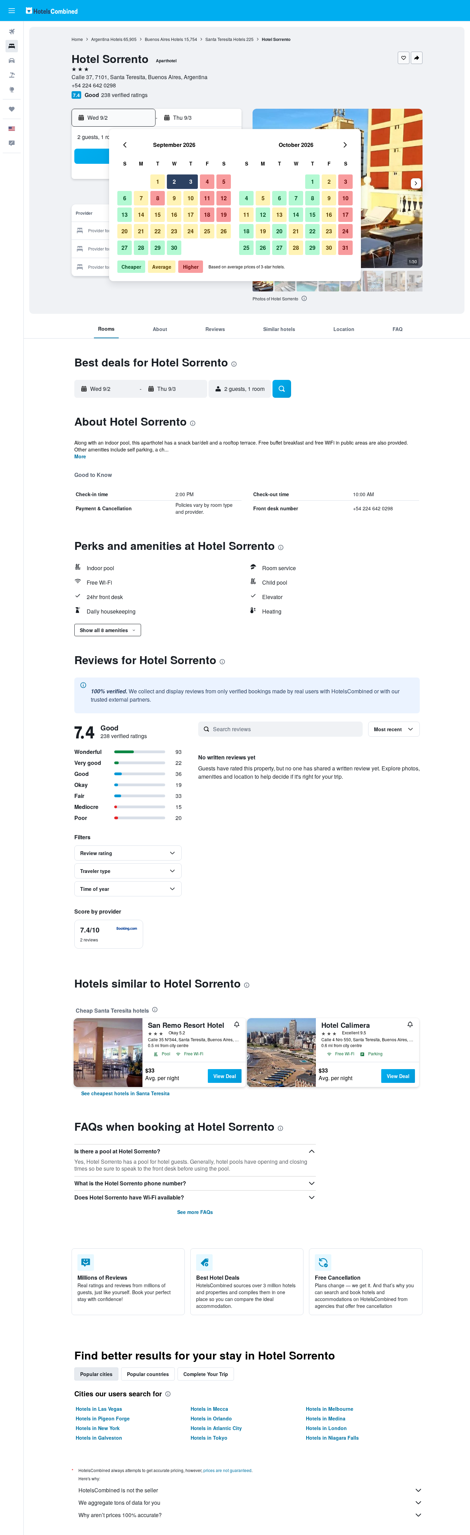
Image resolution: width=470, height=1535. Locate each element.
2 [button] (174, 181)
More (80, 456)
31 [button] (345, 248)
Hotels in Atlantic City (216, 1428)
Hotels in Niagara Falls (332, 1437)
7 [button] (141, 198)
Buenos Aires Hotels (164, 39)
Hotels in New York (98, 1428)
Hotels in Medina (325, 1418)
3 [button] (190, 181)
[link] (125, 1093)
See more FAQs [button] (195, 1211)
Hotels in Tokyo (209, 1437)
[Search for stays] (12, 46)
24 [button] (191, 231)
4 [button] (207, 181)
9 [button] (174, 198)
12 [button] (224, 198)
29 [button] (157, 248)
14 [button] (141, 214)
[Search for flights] (12, 32)
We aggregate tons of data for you (119, 1502)
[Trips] (12, 109)
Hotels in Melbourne (329, 1408)
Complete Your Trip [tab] (205, 1374)
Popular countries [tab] (148, 1374)
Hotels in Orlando (211, 1418)
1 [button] (157, 181)
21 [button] (141, 231)
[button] (11, 10)
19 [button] (224, 214)
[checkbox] (108, 934)
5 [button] (223, 181)
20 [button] (124, 231)
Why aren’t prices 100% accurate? (120, 1515)
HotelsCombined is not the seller (118, 1490)
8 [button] (157, 198)
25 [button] (207, 231)
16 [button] (174, 214)
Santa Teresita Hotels (225, 39)
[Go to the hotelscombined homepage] (51, 10)
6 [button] (124, 198)
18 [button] (207, 214)
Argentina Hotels (106, 39)
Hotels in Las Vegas (99, 1408)
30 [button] (174, 248)
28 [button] (141, 248)
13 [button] (124, 214)
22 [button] (157, 231)
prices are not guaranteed (227, 1470)
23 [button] (174, 231)
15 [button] (157, 214)
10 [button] (191, 198)
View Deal (224, 1076)
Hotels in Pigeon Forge (103, 1418)
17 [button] (191, 214)
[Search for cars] (12, 60)
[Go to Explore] (12, 89)
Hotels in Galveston (99, 1437)
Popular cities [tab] (96, 1374)
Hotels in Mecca (209, 1408)
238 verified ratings (124, 95)
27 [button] (124, 248)
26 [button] (224, 231)
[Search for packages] (12, 75)
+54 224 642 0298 (94, 85)
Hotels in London (326, 1428)
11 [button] (207, 198)
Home (77, 39)
